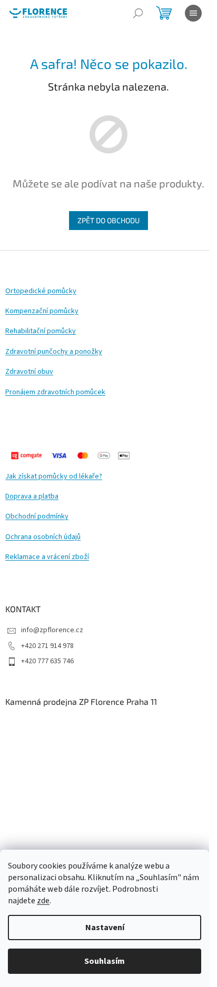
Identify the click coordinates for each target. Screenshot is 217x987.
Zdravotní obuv (29, 372)
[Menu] (193, 13)
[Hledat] (138, 13)
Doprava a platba (31, 497)
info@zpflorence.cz (52, 630)
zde (43, 900)
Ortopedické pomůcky (40, 291)
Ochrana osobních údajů (43, 537)
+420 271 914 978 (47, 646)
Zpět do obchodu (108, 220)
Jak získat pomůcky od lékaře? (53, 477)
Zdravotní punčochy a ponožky (53, 352)
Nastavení (104, 927)
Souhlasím (104, 961)
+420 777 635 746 (47, 661)
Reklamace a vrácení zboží (47, 557)
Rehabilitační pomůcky (40, 331)
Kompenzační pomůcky (41, 311)
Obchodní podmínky (36, 517)
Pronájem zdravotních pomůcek (55, 392)
